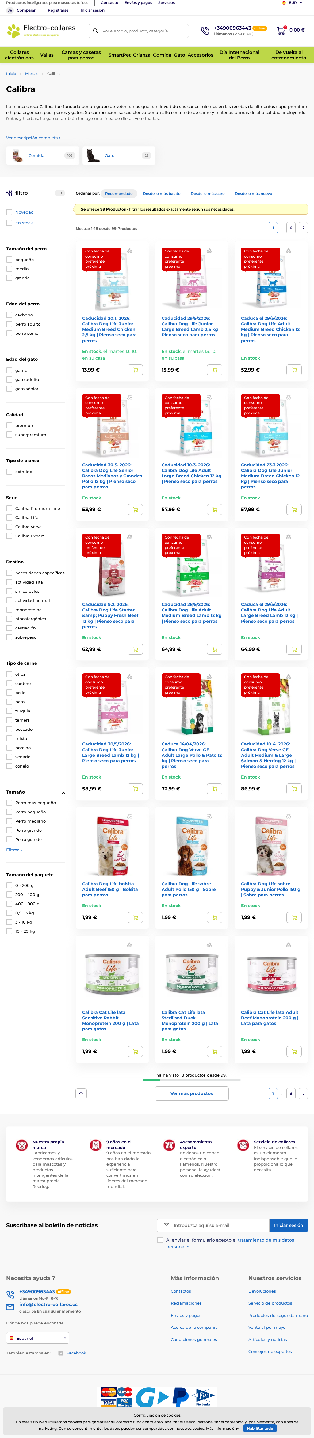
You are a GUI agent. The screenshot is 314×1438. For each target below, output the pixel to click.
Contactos (181, 1291)
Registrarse (58, 10)
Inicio (11, 73)
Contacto (109, 2)
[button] (129, 250)
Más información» (222, 1428)
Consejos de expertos (270, 1351)
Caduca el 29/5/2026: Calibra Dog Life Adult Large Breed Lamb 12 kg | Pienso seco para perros (269, 613)
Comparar (26, 10)
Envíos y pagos (138, 2)
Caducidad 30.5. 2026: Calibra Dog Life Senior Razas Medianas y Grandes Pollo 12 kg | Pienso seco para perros (112, 476)
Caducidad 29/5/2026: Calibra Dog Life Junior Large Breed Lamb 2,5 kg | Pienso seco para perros (191, 327)
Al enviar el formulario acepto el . (230, 1243)
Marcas (31, 73)
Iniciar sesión (93, 10)
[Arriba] (81, 1094)
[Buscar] (95, 31)
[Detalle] (135, 370)
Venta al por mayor (267, 1327)
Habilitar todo (260, 1428)
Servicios (166, 2)
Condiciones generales (194, 1339)
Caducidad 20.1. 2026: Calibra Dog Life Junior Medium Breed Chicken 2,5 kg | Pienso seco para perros (109, 329)
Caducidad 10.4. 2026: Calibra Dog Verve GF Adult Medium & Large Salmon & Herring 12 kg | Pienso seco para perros (268, 755)
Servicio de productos (270, 1303)
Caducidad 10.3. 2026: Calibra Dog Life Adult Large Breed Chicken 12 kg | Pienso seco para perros (191, 473)
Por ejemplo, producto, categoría (135, 30)
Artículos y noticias (267, 1339)
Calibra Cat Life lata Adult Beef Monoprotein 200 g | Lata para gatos (269, 1018)
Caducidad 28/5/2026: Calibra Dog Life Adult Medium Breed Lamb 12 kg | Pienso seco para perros (192, 613)
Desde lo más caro (208, 193)
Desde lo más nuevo (253, 193)
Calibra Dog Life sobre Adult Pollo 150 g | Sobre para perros (189, 889)
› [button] (33, 137)
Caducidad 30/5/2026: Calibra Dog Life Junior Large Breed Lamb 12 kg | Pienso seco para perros (110, 752)
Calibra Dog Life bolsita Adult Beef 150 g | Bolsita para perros (110, 889)
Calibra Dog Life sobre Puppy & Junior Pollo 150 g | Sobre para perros (271, 889)
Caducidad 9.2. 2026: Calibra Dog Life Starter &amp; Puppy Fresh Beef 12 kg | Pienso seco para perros (110, 615)
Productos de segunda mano (278, 1315)
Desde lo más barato (162, 193)
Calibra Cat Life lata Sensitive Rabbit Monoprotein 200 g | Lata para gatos (110, 1021)
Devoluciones (262, 1291)
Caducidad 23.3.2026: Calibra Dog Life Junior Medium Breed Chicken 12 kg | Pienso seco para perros (270, 476)
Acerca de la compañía (194, 1327)
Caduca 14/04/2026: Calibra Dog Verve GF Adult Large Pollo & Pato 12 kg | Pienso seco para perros (192, 755)
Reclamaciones (186, 1303)
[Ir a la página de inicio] (41, 31)
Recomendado (119, 193)
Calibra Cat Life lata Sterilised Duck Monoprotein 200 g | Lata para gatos (190, 1021)
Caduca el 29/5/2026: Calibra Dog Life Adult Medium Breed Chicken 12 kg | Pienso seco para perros (270, 329)
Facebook (76, 1352)
